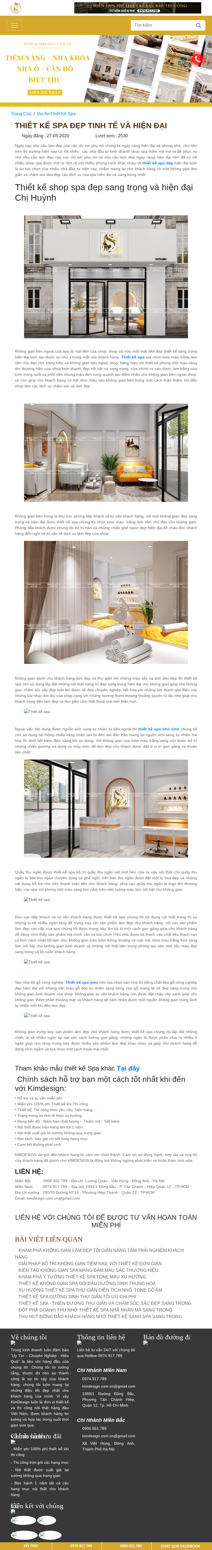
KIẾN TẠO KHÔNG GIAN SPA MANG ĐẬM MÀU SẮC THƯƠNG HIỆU (88, 1270)
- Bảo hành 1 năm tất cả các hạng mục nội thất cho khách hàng (40, 1489)
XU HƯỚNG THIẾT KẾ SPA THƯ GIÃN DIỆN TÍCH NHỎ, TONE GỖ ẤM (90, 1290)
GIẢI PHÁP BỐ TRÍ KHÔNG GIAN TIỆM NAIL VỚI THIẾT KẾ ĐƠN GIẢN (90, 1263)
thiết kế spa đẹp (157, 163)
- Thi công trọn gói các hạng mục (39, 1462)
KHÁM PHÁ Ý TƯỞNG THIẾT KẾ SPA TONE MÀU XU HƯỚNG (82, 1277)
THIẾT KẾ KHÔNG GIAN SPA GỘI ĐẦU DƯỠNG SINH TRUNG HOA (87, 1283)
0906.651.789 (94, 1428)
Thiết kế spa (133, 357)
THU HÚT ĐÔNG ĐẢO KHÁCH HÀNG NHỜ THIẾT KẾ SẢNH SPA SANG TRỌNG (100, 1316)
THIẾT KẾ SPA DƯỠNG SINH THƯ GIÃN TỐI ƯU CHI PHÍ (77, 1296)
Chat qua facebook (180, 1546)
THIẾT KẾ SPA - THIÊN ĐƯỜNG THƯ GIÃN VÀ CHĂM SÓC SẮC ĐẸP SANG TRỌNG (104, 1303)
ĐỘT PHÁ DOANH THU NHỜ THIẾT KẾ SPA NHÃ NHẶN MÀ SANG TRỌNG (95, 1310)
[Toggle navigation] (14, 25)
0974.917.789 (110, 1355)
